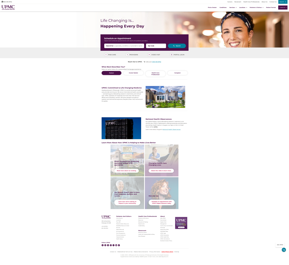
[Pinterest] (111, 245)
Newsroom (237, 2)
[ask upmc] (284, 250)
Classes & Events (120, 237)
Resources (140, 220)
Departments (141, 223)
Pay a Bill (118, 222)
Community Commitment (166, 225)
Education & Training (143, 222)
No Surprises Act (120, 231)
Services (118, 227)
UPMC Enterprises (164, 235)
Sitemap (176, 251)
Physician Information (143, 218)
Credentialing (141, 225)
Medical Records (120, 229)
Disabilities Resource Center (122, 225)
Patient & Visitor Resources (122, 223)
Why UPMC (163, 218)
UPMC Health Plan (164, 237)
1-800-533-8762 (156, 62)
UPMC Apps (163, 233)
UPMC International (165, 238)
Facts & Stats (163, 220)
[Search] (177, 46)
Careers (229, 2)
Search (282, 2)
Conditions (223, 7)
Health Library (119, 238)
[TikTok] (119, 245)
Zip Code (151, 46)
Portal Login (178, 55)
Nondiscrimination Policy (166, 240)
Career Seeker (133, 73)
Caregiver (177, 73)
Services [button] (232, 7)
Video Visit (155, 55)
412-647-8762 (105, 226)
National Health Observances (171, 129)
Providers (133, 55)
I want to (282, 7)
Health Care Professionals (251, 2)
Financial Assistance (121, 235)
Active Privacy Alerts (167, 251)
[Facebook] (103, 245)
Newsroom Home (142, 232)
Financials (162, 227)
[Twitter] (113, 245)
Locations (118, 220)
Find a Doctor (212, 7)
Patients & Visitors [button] (256, 7)
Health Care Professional (155, 73)
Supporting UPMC (164, 229)
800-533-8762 (7, 2)
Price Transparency (120, 233)
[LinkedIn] (108, 245)
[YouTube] (116, 245)
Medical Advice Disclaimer (141, 251)
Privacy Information (154, 251)
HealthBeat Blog (164, 231)
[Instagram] (105, 245)
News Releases (141, 236)
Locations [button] (242, 7)
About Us (264, 2)
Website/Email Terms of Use (125, 251)
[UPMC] (8, 7)
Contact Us (273, 2)
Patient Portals (271, 7)
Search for (110, 46)
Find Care (112, 55)
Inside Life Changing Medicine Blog (146, 234)
